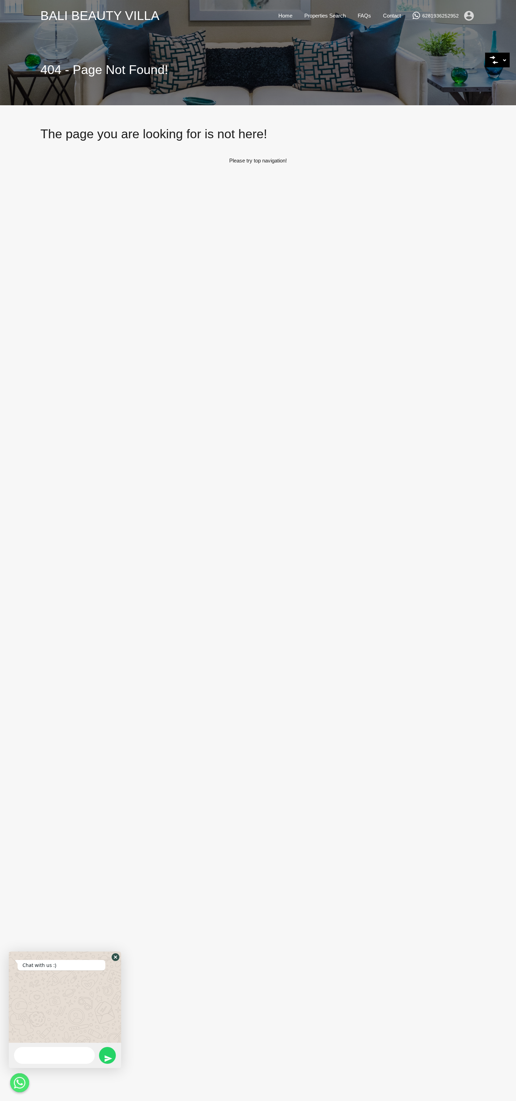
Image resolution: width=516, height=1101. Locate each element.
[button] (115, 957)
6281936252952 (440, 16)
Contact (392, 16)
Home (285, 16)
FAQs (364, 16)
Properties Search (325, 16)
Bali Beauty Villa (99, 15)
